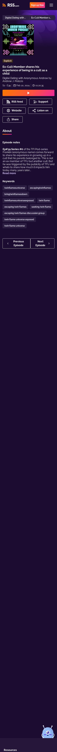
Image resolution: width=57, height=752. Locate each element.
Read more (9, 173)
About (7, 131)
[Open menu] (51, 5)
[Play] (28, 93)
